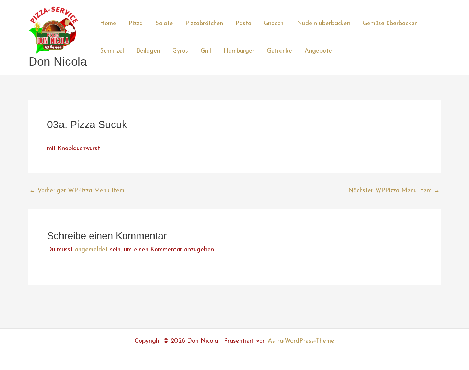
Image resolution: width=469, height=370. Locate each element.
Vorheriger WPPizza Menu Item (76, 191)
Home (108, 24)
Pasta (243, 24)
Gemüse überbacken (390, 24)
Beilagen (148, 51)
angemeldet (91, 250)
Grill (206, 51)
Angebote (318, 51)
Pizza (136, 24)
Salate (164, 24)
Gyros (180, 51)
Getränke (279, 51)
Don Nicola (57, 61)
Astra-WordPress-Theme (301, 341)
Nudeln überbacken (323, 24)
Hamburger (239, 51)
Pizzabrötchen (204, 24)
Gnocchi (274, 24)
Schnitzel (112, 51)
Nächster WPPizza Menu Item (394, 191)
